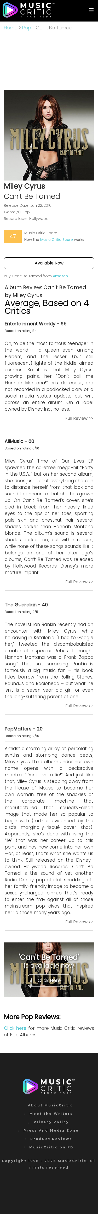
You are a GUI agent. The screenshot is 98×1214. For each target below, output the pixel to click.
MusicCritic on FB (51, 1147)
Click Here (49, 980)
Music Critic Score (56, 239)
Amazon (60, 276)
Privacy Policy (51, 1122)
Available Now (49, 263)
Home (11, 27)
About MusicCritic (50, 1105)
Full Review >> (79, 418)
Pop (26, 27)
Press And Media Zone (51, 1130)
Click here (15, 1028)
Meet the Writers (51, 1114)
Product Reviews (51, 1139)
